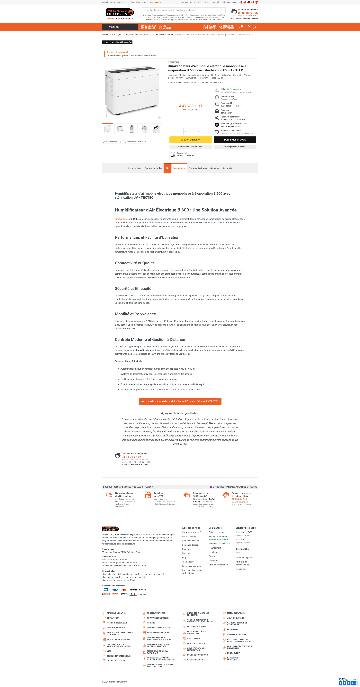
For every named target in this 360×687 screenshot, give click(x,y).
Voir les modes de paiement (190, 147)
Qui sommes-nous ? (119, 2)
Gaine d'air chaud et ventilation (237, 624)
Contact (184, 2)
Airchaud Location (116, 613)
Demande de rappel (191, 545)
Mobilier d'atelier (236, 613)
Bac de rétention (195, 660)
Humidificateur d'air (117, 661)
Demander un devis (235, 139)
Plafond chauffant (197, 627)
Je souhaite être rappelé (136, 142)
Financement (215, 548)
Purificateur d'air (156, 613)
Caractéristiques (198, 168)
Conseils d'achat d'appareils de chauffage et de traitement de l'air (133, 574)
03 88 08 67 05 (248, 13)
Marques (186, 553)
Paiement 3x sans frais (219, 543)
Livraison (213, 552)
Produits (114, 27)
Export (212, 556)
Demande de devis (190, 540)
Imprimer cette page (113, 142)
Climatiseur (113, 618)
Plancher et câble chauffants (196, 633)
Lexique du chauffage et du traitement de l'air (124, 577)
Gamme (214, 168)
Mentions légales (244, 557)
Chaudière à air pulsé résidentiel (198, 614)
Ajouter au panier (191, 139)
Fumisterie (232, 630)
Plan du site (241, 569)
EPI (167, 168)
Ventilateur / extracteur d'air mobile (120, 633)
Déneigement (233, 653)
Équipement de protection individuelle (240, 647)
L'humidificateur (122, 219)
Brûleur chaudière (196, 643)
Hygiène (151, 623)
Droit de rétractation (218, 564)
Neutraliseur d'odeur (157, 618)
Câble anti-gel (194, 638)
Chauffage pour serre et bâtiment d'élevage (159, 645)
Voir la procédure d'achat (235, 147)
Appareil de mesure (236, 634)
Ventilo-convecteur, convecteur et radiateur (199, 621)
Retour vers (119, 42)
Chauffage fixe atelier (158, 628)
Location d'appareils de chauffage (119, 580)
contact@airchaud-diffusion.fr (123, 562)
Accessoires (135, 168)
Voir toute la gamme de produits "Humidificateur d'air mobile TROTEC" (180, 401)
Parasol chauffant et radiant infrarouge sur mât (161, 659)
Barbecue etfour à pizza (233, 659)
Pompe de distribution (198, 655)
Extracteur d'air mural (118, 639)
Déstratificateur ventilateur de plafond (119, 645)
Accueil (105, 2)
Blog (132, 2)
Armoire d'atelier (235, 618)
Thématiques (141, 2)
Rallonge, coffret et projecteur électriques (239, 640)
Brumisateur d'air (116, 628)
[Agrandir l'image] (159, 118)
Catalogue (187, 549)
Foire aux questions (191, 566)
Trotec (178, 82)
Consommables (154, 168)
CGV (238, 553)
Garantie (227, 168)
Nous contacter (189, 536)
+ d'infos (237, 106)
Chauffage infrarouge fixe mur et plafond (160, 666)
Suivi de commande (211, 2)
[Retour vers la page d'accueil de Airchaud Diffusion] (120, 12)
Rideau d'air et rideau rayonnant (157, 652)
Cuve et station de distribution (196, 649)
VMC (109, 651)
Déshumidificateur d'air (118, 656)
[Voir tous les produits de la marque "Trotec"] (173, 62)
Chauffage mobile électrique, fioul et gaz (159, 638)
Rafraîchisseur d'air (117, 623)
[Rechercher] (223, 10)
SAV (199, 2)
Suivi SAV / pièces (229, 2)
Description (179, 168)
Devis (192, 2)
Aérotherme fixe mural (158, 632)
